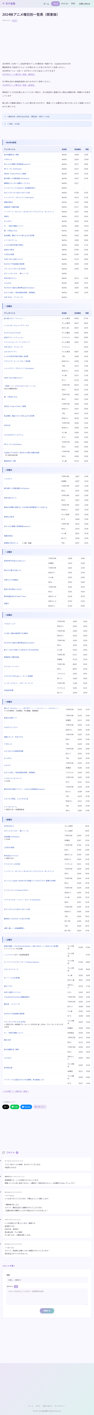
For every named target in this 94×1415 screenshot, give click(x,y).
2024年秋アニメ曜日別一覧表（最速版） (19, 85)
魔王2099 (7, 1040)
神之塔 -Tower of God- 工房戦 (15, 173)
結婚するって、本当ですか (13, 737)
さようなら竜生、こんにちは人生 (16, 798)
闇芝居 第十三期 (10, 461)
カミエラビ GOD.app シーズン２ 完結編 (18, 676)
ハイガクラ (8, 479)
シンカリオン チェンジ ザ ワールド (16, 325)
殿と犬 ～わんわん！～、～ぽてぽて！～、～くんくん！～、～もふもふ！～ (31, 708)
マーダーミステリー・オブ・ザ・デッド (18, 683)
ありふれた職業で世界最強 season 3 (17, 164)
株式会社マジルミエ (11, 855)
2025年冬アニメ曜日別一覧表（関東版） (19, 74)
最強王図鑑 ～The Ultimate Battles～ (18, 946)
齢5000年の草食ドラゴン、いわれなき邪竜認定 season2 (24, 789)
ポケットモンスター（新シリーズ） (17, 273)
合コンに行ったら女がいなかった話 (17, 192)
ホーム (46, 3)
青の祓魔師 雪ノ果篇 (11, 154)
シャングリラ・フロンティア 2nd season (19, 197)
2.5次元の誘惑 (9, 254)
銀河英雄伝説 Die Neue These (15, 596)
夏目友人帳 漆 (9, 249)
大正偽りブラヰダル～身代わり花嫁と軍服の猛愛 (21, 452)
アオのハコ (8, 159)
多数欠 (6, 216)
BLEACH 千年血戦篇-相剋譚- (14, 264)
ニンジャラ (8, 955)
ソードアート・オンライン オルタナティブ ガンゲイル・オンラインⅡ (29, 211)
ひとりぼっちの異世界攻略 (13, 751)
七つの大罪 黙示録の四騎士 (14, 245)
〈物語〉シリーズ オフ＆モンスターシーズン (20, 386)
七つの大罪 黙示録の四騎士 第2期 (16, 356)
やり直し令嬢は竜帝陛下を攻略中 (16, 633)
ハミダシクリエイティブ (13, 778)
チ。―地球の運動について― (14, 226)
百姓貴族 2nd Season (12, 836)
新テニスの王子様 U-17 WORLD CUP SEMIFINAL (21, 650)
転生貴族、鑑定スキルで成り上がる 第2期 (19, 235)
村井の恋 (7, 425)
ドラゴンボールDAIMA (12, 864)
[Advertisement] (47, 42)
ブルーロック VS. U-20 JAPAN (14, 269)
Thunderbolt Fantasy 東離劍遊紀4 (16, 997)
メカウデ (7, 765)
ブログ (55, 3)
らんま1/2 (7, 283)
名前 (8, 1275)
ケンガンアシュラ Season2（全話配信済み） (20, 188)
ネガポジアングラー (11, 727)
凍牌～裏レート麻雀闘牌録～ (14, 928)
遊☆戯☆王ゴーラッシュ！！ (14, 318)
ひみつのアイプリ (10, 351)
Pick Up (65, 4)
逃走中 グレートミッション (14, 337)
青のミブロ (8, 986)
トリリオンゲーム (10, 240)
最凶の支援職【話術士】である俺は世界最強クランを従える (25, 507)
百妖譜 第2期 (8, 690)
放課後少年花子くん (11, 543)
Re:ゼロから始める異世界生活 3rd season (19, 287)
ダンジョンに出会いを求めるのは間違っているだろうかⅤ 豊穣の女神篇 (29, 880)
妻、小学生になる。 (11, 230)
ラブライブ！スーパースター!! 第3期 (17, 361)
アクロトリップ (9, 624)
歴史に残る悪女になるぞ (13, 589)
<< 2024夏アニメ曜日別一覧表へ (15, 1091)
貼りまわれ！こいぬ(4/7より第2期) (45, 946)
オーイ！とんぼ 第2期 (12, 978)
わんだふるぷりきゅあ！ (13, 333)
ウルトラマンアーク (11, 969)
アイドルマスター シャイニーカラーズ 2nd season (22, 900)
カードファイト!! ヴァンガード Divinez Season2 (21, 962)
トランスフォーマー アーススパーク (17, 342)
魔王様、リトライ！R (12, 1004)
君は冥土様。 (9, 1067)
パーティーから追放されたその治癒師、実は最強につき (24, 1079)
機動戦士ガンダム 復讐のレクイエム (17, 183)
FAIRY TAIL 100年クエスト (13, 259)
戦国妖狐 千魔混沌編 (11, 207)
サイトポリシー (60, 1406)
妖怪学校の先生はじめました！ (15, 561)
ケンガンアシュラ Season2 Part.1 (16, 890)
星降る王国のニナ (10, 718)
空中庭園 (8, 3)
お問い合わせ (84, 3)
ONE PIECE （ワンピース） (14, 297)
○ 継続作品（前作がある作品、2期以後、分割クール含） (29, 116)
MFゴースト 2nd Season (13, 169)
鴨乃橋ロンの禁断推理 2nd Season (16, 178)
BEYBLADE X (9, 826)
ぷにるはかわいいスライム (13, 435)
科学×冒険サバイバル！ (13, 992)
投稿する (47, 1311)
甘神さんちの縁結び (11, 580)
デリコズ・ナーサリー (12, 666)
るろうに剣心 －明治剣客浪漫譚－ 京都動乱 (19, 292)
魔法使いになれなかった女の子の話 (17, 918)
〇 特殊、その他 (13, 124)
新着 (73, 3)
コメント (12, 1286)
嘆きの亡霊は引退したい (13, 570)
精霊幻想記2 (8, 202)
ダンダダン (8, 221)
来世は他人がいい (10, 278)
